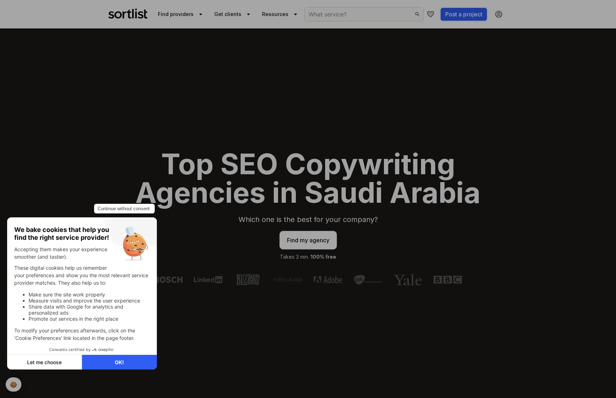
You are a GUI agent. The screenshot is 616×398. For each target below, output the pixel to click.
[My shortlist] (430, 14)
